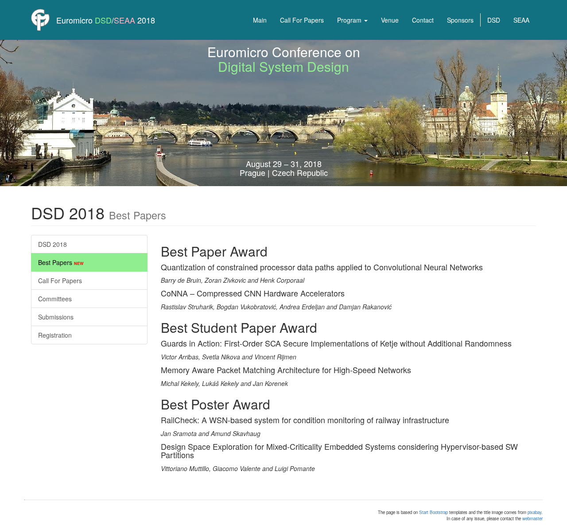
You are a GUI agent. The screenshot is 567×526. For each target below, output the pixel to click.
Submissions (56, 316)
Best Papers (61, 262)
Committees (55, 298)
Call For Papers (302, 20)
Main (260, 20)
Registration (55, 335)
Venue (390, 20)
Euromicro (74, 20)
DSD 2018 (52, 244)
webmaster (532, 518)
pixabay (534, 512)
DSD (103, 20)
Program (350, 20)
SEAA (124, 20)
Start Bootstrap (433, 512)
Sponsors (460, 20)
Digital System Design (283, 66)
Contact (423, 20)
